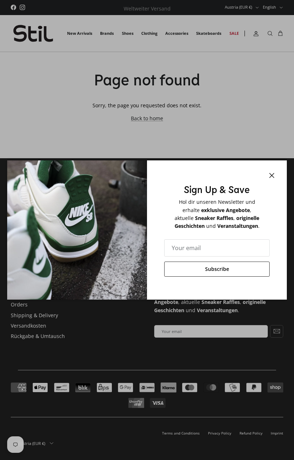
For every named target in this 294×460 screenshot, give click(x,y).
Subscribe (217, 269)
